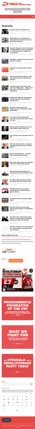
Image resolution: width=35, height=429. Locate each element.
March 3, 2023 (14, 122)
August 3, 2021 (14, 174)
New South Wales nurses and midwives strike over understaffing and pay (21, 163)
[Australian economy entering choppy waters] (5, 200)
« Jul (17, 410)
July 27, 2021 (13, 183)
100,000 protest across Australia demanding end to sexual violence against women (20, 190)
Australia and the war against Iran (20, 29)
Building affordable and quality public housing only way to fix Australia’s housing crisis (21, 99)
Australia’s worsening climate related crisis (21, 68)
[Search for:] (17, 20)
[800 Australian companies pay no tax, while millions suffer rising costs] (5, 128)
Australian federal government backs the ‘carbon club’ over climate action (21, 180)
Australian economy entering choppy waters (21, 199)
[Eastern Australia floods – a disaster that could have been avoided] (5, 155)
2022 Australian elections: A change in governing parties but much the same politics (21, 145)
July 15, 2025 (13, 71)
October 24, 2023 (14, 112)
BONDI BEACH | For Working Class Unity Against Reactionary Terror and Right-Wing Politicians (21, 39)
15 (26, 399)
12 (13, 399)
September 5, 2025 (15, 62)
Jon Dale (23, 165)
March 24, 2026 (14, 31)
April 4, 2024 (13, 102)
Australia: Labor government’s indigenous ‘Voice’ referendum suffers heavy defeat (21, 109)
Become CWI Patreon (16, 260)
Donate (26, 9)
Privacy (17, 12)
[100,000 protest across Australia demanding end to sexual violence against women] (5, 190)
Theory (9, 9)
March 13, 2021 (14, 212)
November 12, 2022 (15, 130)
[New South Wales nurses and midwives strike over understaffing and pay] (5, 164)
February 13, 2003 (15, 231)
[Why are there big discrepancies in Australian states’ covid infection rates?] (5, 173)
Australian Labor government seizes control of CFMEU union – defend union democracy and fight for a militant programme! (21, 88)
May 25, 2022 (14, 149)
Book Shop (17, 9)
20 (17, 402)
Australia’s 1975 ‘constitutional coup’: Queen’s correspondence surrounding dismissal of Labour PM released (21, 218)
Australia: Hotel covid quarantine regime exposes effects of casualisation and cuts (21, 208)
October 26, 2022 (14, 139)
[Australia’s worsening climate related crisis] (5, 69)
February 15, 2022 (15, 165)
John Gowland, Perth (25, 231)
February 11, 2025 (15, 92)
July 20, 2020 (13, 222)
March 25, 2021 (14, 193)
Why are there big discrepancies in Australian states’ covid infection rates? (21, 172)
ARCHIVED (6, 420)
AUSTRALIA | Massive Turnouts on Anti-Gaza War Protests (21, 60)
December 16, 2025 (15, 43)
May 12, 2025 (14, 81)
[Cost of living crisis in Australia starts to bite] (5, 137)
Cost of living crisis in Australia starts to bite (21, 136)
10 (4, 399)
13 (17, 399)
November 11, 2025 (15, 54)
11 (8, 399)
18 (8, 402)
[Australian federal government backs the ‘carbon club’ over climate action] (5, 182)
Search (4, 382)
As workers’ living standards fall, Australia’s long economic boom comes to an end (21, 118)
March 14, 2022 (14, 157)
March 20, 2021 (14, 202)
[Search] (31, 384)
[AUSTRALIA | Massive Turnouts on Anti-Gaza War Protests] (5, 61)
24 (4, 405)
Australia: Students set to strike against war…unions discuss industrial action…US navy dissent (21, 228)
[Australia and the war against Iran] (5, 31)
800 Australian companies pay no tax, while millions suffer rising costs (21, 127)
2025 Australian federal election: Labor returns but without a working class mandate (21, 78)
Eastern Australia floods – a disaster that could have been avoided (20, 154)
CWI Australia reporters (26, 62)
